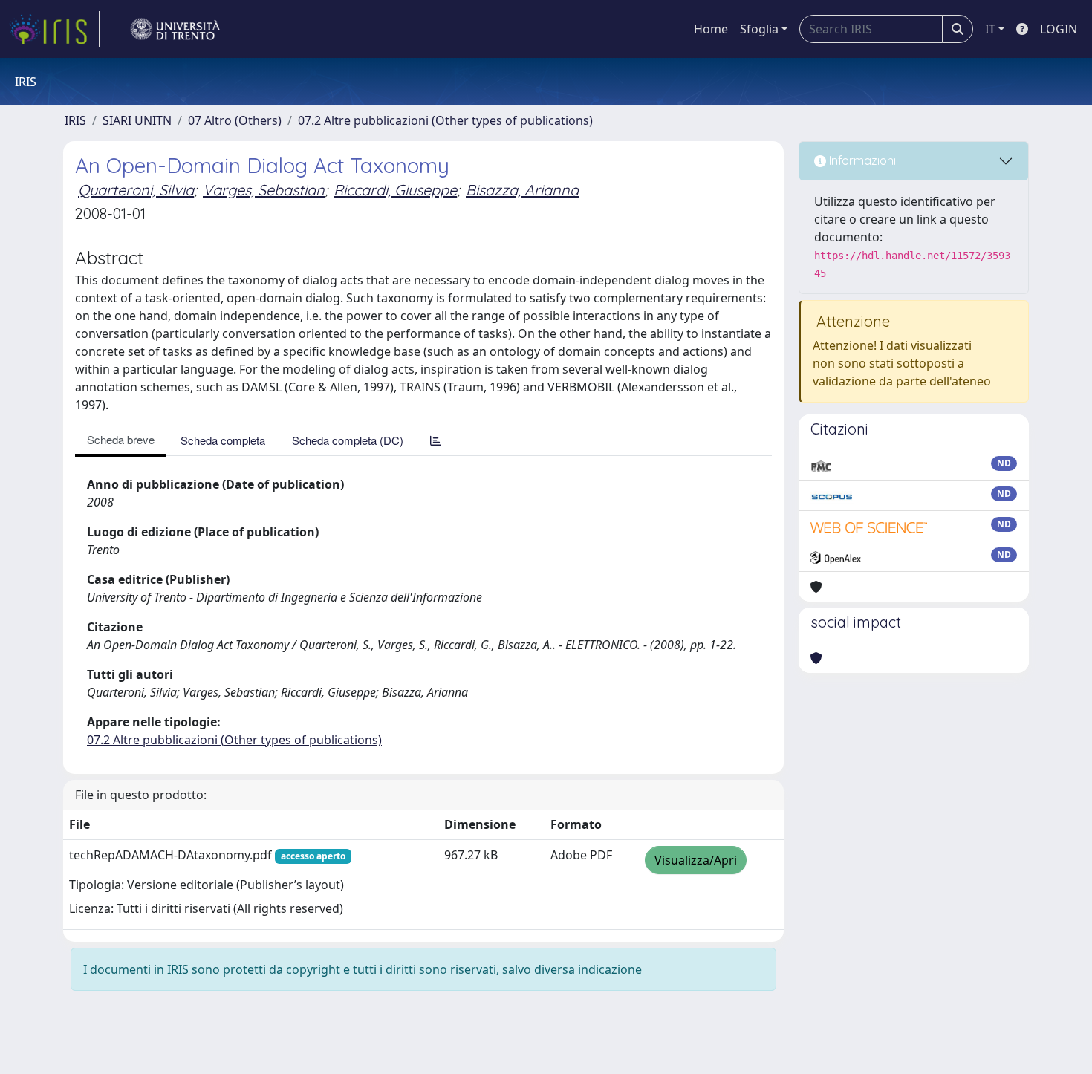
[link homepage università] (175, 29)
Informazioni (861, 160)
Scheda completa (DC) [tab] (347, 440)
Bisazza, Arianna (522, 189)
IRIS (75, 120)
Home (711, 29)
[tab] (435, 440)
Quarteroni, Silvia (136, 189)
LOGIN (1058, 29)
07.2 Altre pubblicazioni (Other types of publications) (445, 120)
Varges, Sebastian (264, 189)
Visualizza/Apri (695, 860)
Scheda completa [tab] (223, 440)
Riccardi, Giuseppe (395, 189)
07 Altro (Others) (235, 120)
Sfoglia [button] (759, 29)
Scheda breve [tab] (121, 439)
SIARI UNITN (137, 120)
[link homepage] (54, 29)
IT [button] (990, 29)
